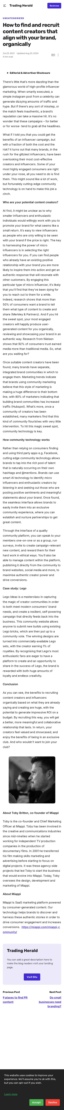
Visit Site (32, 976)
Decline (52, 1102)
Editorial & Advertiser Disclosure (30, 72)
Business (54, 5)
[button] (4, 5)
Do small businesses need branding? (50, 1002)
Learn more (10, 1094)
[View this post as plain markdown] (53, 55)
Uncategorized (13, 18)
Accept (36, 1102)
